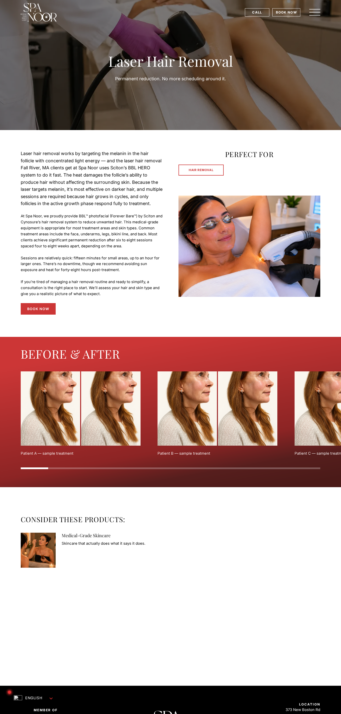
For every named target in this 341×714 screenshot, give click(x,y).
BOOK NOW (286, 12)
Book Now (38, 309)
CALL (257, 12)
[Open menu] (314, 12)
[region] (170, 413)
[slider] (170, 468)
